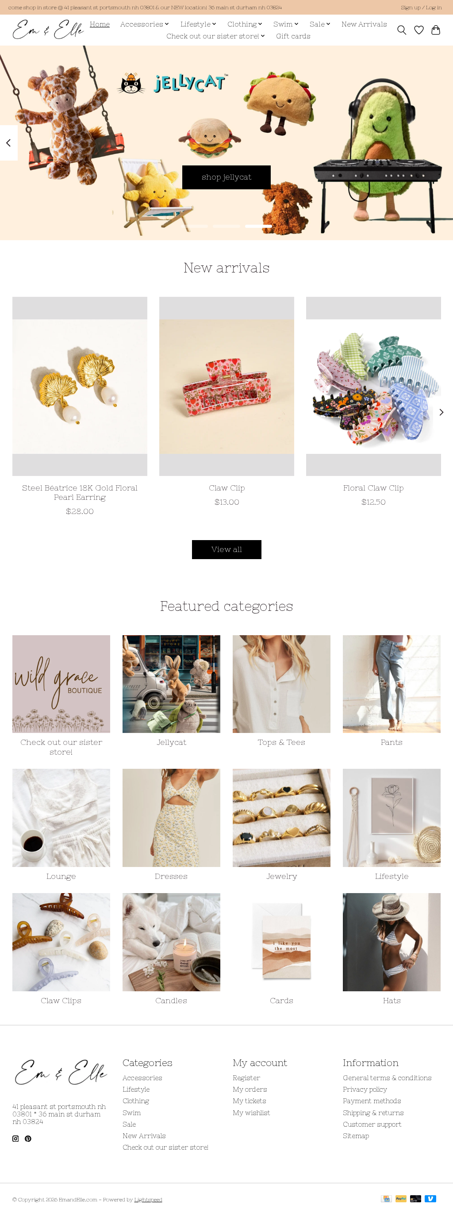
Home (100, 24)
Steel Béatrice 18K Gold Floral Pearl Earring (79, 492)
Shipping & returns (373, 1112)
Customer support (372, 1124)
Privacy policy (365, 1089)
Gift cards (293, 36)
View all (226, 549)
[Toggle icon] (401, 30)
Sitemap (356, 1135)
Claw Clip (226, 487)
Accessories (142, 1078)
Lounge (61, 876)
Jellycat (171, 742)
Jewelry (281, 876)
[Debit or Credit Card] (416, 1199)
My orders (250, 1089)
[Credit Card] (386, 1199)
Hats (392, 1000)
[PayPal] (401, 1199)
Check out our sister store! (61, 747)
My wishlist (251, 1112)
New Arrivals (364, 24)
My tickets (249, 1101)
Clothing (136, 1101)
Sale (129, 1124)
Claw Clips (61, 1000)
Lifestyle (392, 876)
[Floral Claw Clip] (373, 386)
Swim (132, 1112)
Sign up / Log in (421, 7)
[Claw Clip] (226, 386)
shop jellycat (226, 177)
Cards (281, 1000)
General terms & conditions (387, 1078)
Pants (392, 742)
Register (246, 1078)
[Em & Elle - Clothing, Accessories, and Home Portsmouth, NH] (48, 30)
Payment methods (372, 1101)
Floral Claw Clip (373, 487)
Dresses (171, 876)
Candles (171, 1000)
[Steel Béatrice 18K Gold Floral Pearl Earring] (79, 386)
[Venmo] (430, 1199)
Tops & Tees (281, 742)
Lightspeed (148, 1200)
